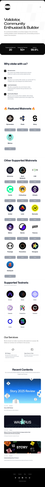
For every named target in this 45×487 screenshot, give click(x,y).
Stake (10, 129)
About (15, 474)
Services (19, 474)
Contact (30, 474)
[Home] (7, 7)
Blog (25, 474)
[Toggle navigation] (40, 7)
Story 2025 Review (8, 407)
